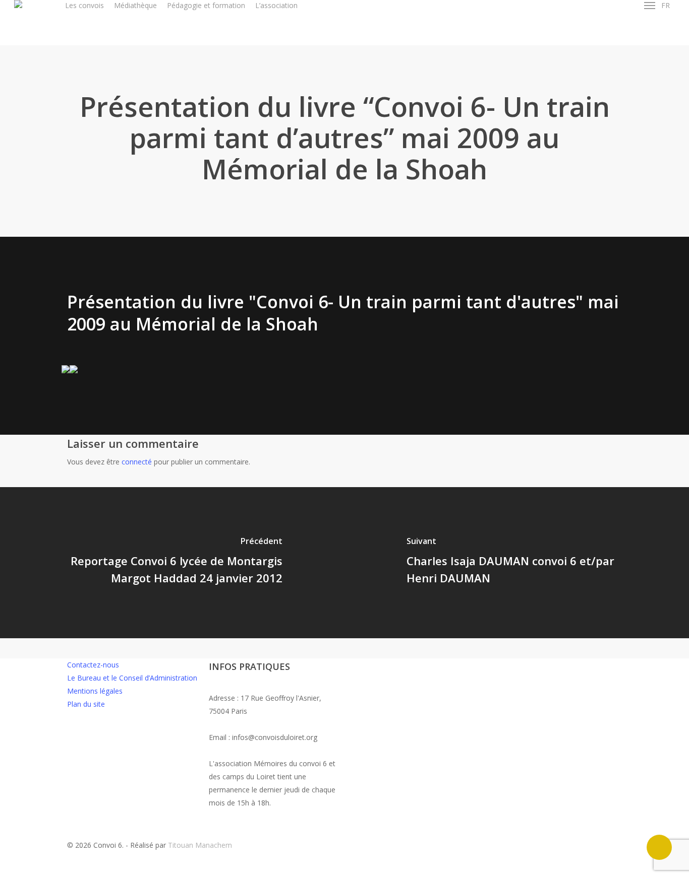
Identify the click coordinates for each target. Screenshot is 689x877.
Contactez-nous (93, 664)
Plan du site (86, 704)
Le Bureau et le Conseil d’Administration (132, 678)
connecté (137, 461)
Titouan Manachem (200, 845)
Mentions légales (95, 691)
